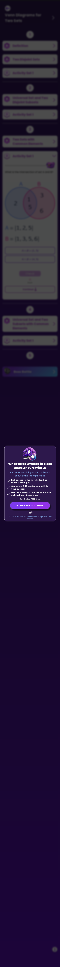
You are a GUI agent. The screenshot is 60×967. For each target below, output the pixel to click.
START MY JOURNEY (30, 505)
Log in (30, 512)
